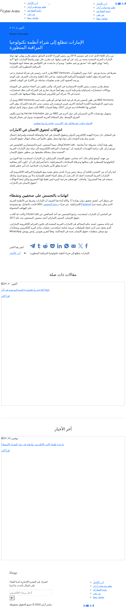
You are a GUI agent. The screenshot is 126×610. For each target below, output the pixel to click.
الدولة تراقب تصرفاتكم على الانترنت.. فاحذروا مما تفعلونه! (63, 123)
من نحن (31, 14)
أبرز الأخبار (32, 3)
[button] (48, 4)
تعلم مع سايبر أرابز (36, 6)
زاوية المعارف (34, 10)
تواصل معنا (32, 18)
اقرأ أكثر (5, 296)
